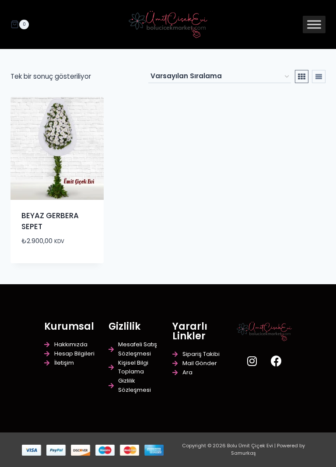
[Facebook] (276, 361)
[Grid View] (301, 76)
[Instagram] (252, 361)
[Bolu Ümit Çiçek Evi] (168, 24)
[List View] (319, 76)
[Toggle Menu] (314, 24)
